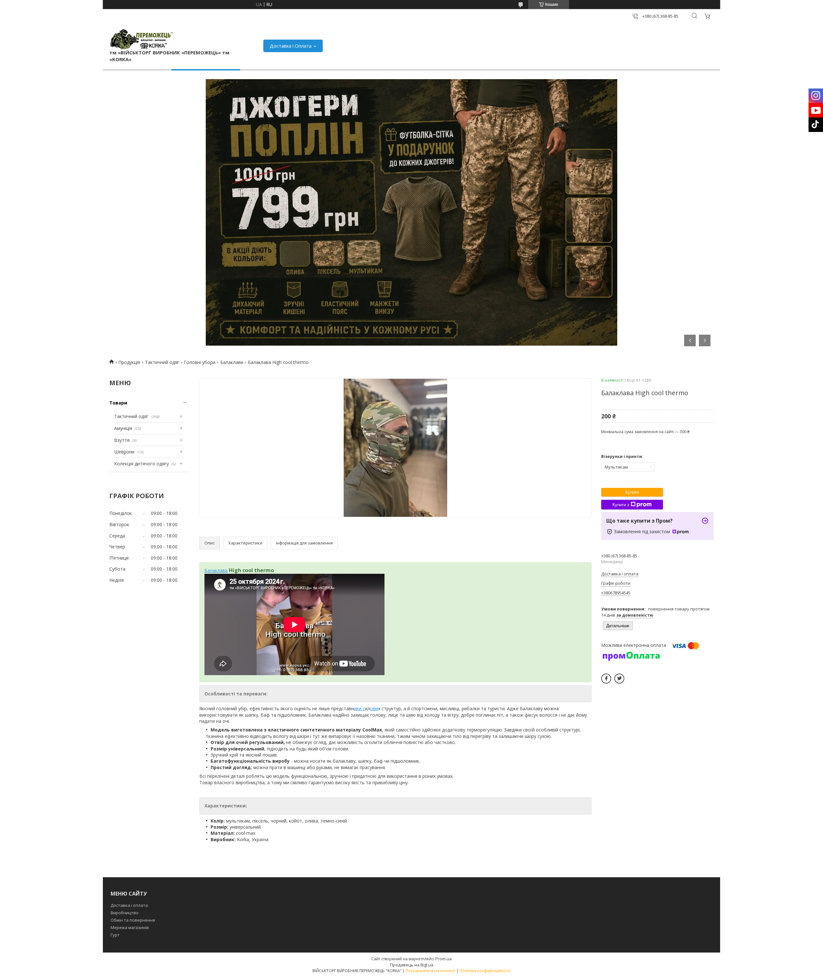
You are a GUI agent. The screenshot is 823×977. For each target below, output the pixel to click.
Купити (632, 492)
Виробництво (125, 913)
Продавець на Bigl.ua (411, 965)
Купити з (620, 504)
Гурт (115, 935)
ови (374, 708)
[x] (619, 679)
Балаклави (231, 362)
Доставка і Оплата (291, 45)
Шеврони (124, 452)
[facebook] (606, 679)
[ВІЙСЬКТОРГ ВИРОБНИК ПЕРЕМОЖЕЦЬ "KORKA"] (141, 39)
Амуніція (123, 428)
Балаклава (216, 570)
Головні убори (199, 362)
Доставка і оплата (129, 905)
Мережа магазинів (130, 927)
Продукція (129, 362)
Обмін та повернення (133, 920)
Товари (118, 403)
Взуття (122, 440)
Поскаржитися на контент (430, 970)
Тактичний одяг (162, 362)
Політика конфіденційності (485, 970)
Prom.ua (443, 959)
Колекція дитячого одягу (141, 464)
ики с (359, 708)
